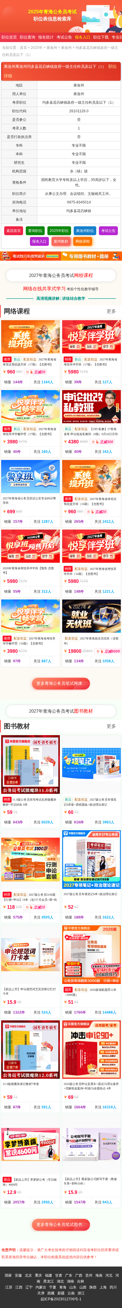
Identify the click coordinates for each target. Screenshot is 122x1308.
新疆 (61, 1293)
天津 (40, 1293)
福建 (48, 1275)
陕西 (93, 1287)
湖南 (70, 1281)
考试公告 (64, 37)
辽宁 (29, 1287)
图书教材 (61, 241)
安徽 (18, 1275)
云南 (71, 1293)
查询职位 (35, 231)
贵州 (88, 1275)
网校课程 (83, 241)
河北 (109, 1275)
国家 (8, 1275)
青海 (62, 1287)
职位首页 (9, 37)
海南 (98, 1275)
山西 (82, 1287)
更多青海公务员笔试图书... (61, 1224)
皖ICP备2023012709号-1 (61, 1299)
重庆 (38, 1275)
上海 (103, 1287)
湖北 (60, 1281)
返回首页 (14, 231)
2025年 (37, 48)
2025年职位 (59, 231)
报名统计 (46, 37)
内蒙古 (41, 1287)
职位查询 (27, 37)
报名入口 (82, 37)
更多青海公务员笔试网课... (61, 683)
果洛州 (51, 48)
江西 (19, 1287)
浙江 (81, 1293)
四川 (113, 1287)
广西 (78, 1275)
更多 (111, 311)
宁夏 (52, 1287)
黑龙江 (48, 1281)
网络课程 (17, 311)
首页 (23, 48)
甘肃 (58, 1275)
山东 (72, 1287)
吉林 (80, 1281)
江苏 (8, 1287)
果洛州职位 (85, 231)
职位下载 (101, 37)
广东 (68, 1275)
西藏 (50, 1293)
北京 (28, 1275)
